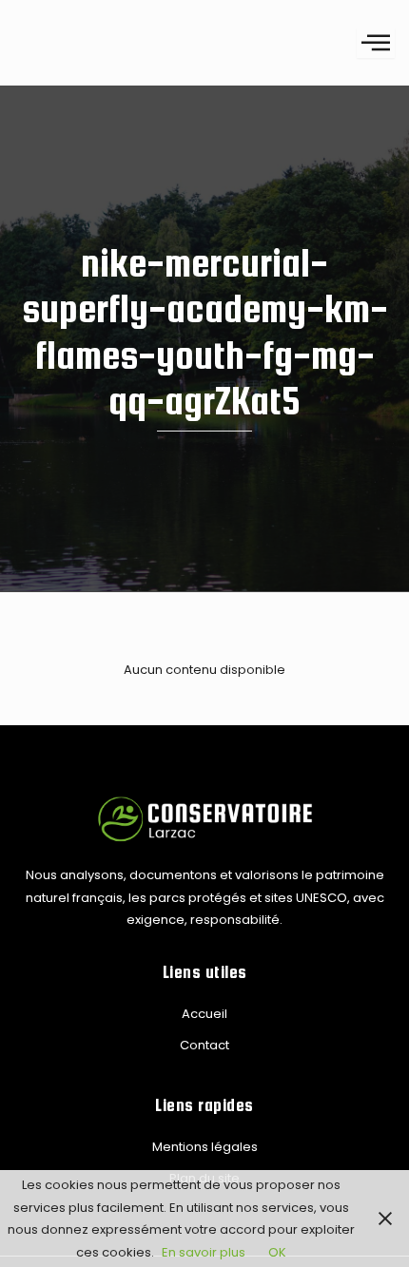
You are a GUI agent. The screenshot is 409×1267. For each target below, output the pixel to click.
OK (277, 1252)
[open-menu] (376, 42)
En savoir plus (203, 1252)
